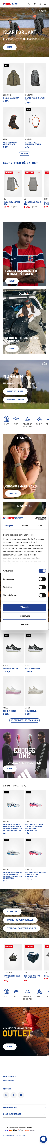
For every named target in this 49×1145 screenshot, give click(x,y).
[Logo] (12, 4)
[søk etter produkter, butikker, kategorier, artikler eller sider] (29, 3)
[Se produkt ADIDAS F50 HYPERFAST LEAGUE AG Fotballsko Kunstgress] (35, 860)
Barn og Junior (15, 400)
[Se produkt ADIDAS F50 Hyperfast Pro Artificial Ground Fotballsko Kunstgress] (35, 812)
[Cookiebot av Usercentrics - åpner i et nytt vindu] (35, 518)
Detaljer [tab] (24, 525)
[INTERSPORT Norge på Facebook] (13, 1095)
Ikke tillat (25, 624)
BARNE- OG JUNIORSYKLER (20, 920)
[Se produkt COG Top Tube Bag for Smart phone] (33, 963)
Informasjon (10, 1108)
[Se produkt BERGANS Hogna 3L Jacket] (13, 83)
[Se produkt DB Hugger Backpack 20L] (13, 189)
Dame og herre (15, 391)
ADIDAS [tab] (6, 786)
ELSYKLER (12, 912)
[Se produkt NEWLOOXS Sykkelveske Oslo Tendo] (13, 963)
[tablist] (24, 786)
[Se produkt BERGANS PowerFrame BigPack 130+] (35, 83)
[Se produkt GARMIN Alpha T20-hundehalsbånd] (35, 127)
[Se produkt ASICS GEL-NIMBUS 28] (13, 695)
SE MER (24, 154)
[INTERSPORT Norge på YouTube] (21, 1095)
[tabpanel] (24, 677)
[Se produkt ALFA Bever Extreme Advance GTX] (13, 127)
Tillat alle (25, 607)
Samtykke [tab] (8, 525)
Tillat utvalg (24, 616)
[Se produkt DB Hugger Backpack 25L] (33, 189)
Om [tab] (40, 525)
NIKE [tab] (23, 786)
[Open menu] (45, 4)
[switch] (42, 579)
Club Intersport (12, 1114)
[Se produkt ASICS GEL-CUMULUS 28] (13, 653)
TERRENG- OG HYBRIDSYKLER (21, 928)
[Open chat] (43, 1139)
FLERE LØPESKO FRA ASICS (24, 720)
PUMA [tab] (16, 786)
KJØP (9, 47)
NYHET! (13, 493)
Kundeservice (8, 1080)
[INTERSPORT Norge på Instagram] (6, 1095)
